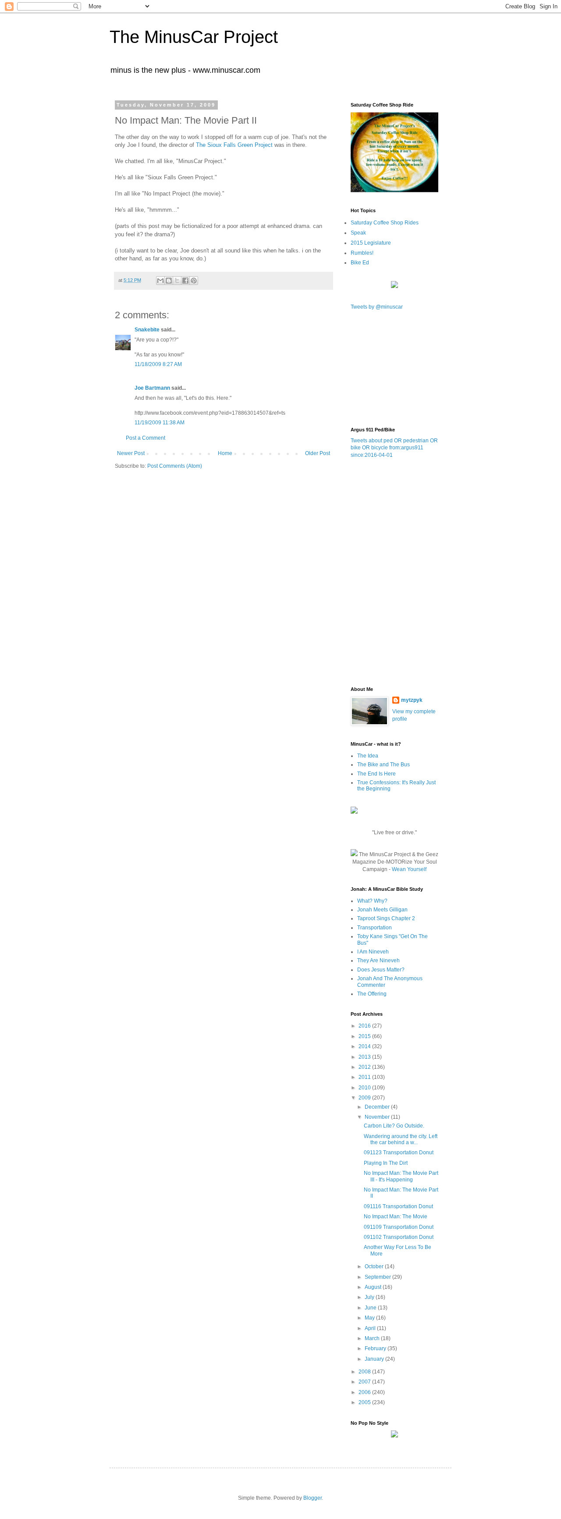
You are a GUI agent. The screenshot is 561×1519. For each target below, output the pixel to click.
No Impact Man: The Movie (395, 1216)
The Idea (367, 756)
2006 (365, 1392)
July (370, 1297)
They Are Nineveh (378, 960)
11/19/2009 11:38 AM (160, 423)
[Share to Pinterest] (193, 280)
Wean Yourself (409, 869)
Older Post (317, 453)
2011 (365, 1077)
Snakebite (147, 330)
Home (225, 453)
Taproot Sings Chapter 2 (386, 918)
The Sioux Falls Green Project (234, 145)
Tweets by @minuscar (377, 307)
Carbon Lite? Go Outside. (394, 1126)
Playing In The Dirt (386, 1163)
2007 (365, 1382)
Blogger (312, 1498)
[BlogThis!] (168, 280)
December (378, 1107)
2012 (365, 1067)
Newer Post (131, 453)
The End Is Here (376, 774)
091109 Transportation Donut (398, 1227)
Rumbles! (362, 253)
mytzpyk (412, 700)
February (376, 1348)
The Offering (372, 994)
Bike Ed (360, 263)
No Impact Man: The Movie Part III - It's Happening (401, 1176)
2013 (365, 1057)
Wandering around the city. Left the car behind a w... (400, 1139)
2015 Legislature (371, 243)
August (374, 1287)
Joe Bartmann (152, 388)
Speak (358, 233)
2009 (365, 1098)
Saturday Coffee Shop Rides (385, 223)
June (371, 1308)
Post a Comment (145, 438)
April (371, 1328)
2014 (365, 1046)
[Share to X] (177, 280)
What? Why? (372, 901)
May (370, 1318)
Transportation (374, 928)
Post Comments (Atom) (174, 466)
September (378, 1277)
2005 (365, 1402)
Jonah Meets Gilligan (382, 910)
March (373, 1338)
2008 (365, 1372)
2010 (365, 1088)
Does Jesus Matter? (381, 970)
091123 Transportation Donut (398, 1152)
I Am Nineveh (373, 952)
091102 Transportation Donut (398, 1237)
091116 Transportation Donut (398, 1206)
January (375, 1359)
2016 (365, 1026)
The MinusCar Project (194, 36)
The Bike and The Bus (383, 764)
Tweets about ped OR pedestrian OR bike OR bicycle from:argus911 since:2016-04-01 (394, 448)
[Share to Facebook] (185, 280)
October (375, 1266)
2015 (365, 1036)
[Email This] (160, 280)
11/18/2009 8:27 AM (158, 364)
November (378, 1117)
